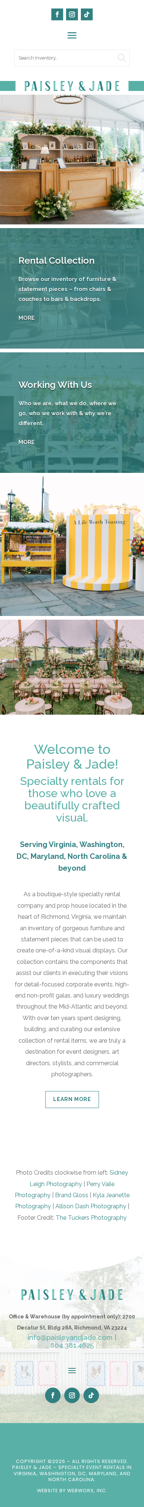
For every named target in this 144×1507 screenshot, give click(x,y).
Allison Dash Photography (90, 1206)
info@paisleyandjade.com (70, 1337)
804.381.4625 (72, 1345)
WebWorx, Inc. (87, 1490)
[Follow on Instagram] (72, 14)
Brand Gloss (71, 1195)
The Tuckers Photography (91, 1217)
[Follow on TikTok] (87, 14)
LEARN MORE (72, 1099)
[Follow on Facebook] (57, 14)
